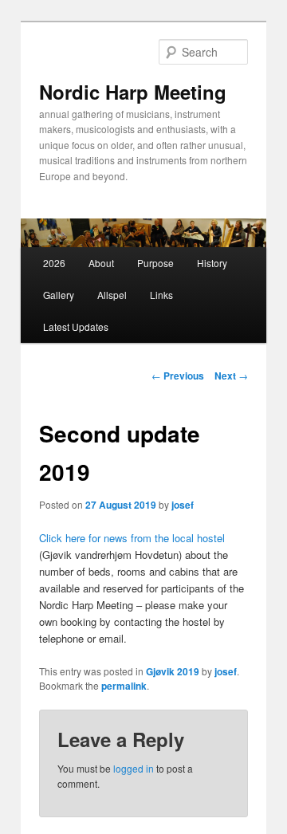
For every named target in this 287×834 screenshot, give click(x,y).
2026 (54, 262)
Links (161, 294)
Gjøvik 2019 (172, 671)
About (101, 262)
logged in (133, 768)
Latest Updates (75, 326)
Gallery (58, 294)
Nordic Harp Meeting (132, 91)
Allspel (112, 294)
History (212, 262)
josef (182, 505)
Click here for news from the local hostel (132, 537)
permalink (124, 686)
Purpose (155, 262)
